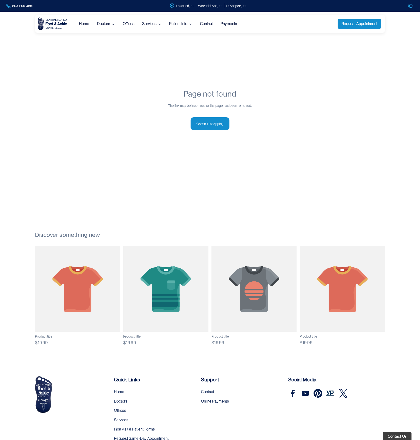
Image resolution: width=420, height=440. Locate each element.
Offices (128, 23)
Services (149, 23)
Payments (228, 23)
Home (84, 23)
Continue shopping (210, 124)
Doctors (103, 23)
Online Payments (215, 401)
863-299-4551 (22, 6)
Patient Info (178, 23)
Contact (206, 23)
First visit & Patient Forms (134, 429)
